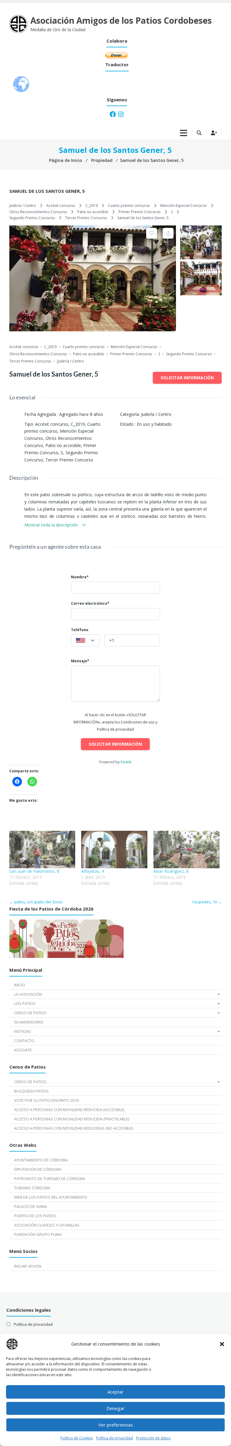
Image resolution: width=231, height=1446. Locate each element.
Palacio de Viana (30, 1206)
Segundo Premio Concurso (32, 217)
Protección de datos (153, 1438)
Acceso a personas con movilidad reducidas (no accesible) (73, 1128)
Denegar (115, 1408)
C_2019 (91, 205)
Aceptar (115, 1392)
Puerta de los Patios (35, 1215)
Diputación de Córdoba (37, 1169)
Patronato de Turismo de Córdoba (49, 1178)
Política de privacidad (114, 1438)
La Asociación (28, 994)
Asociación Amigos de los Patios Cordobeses (121, 20)
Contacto (24, 1040)
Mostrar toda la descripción (51, 524)
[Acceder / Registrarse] (213, 133)
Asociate (23, 1050)
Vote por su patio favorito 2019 (46, 1100)
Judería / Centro (22, 205)
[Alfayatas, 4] (114, 850)
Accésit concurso (60, 205)
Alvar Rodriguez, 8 (171, 871)
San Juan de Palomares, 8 (34, 871)
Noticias (22, 1031)
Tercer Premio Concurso (86, 217)
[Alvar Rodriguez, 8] (186, 850)
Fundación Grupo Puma (38, 1234)
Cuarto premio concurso (129, 205)
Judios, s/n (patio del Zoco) (35, 902)
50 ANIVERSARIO (28, 1022)
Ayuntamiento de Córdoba (41, 1160)
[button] (222, 1344)
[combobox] (85, 640)
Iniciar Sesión (27, 1266)
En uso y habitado (154, 424)
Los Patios (24, 1003)
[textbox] (85, 641)
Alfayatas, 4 (92, 871)
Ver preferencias (115, 1425)
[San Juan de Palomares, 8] (42, 850)
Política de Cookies (76, 1438)
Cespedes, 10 (207, 902)
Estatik (126, 762)
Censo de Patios (30, 1012)
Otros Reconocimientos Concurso (38, 211)
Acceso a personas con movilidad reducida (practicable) (71, 1119)
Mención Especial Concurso (183, 205)
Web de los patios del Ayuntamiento (50, 1197)
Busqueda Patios (31, 1091)
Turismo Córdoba (32, 1188)
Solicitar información (187, 377)
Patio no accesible (92, 211)
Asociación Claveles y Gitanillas (46, 1225)
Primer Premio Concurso (140, 211)
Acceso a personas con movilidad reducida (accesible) (69, 1109)
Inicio (19, 985)
